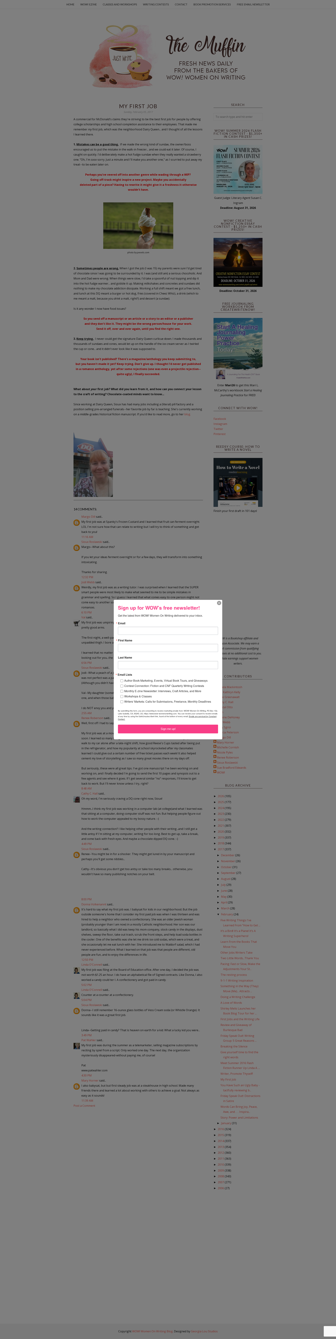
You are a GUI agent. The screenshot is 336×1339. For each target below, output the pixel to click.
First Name (125, 640)
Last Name (125, 657)
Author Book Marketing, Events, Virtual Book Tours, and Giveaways (166, 681)
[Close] (219, 603)
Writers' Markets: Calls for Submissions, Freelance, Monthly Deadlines (167, 701)
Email (121, 623)
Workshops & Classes (138, 696)
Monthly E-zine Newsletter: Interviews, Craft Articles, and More (162, 691)
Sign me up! (168, 728)
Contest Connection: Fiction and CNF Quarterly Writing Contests (164, 686)
